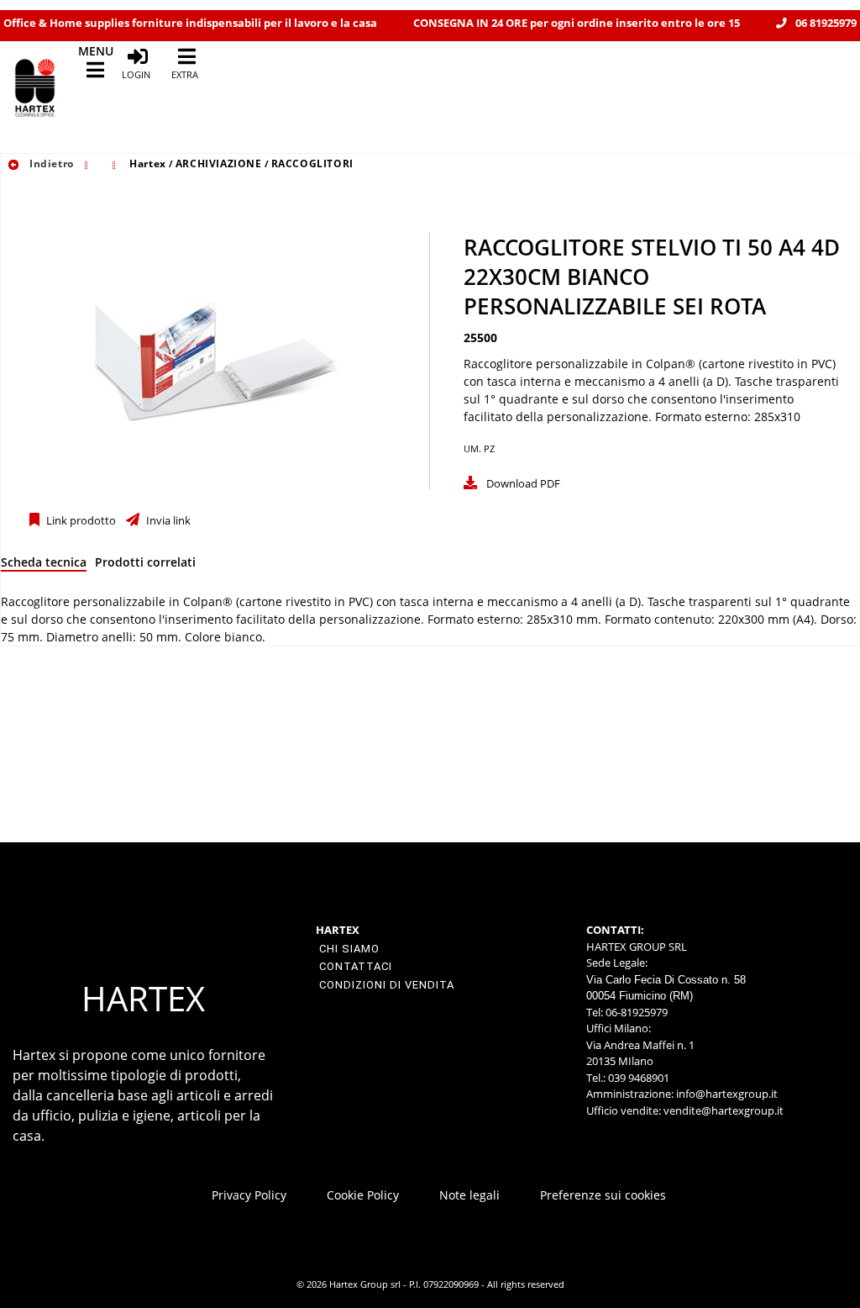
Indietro (49, 163)
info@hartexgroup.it (726, 1093)
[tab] (44, 565)
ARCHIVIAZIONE (219, 163)
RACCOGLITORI (312, 163)
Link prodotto (80, 521)
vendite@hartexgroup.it (723, 1110)
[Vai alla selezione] (88, 163)
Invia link (167, 521)
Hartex (147, 163)
